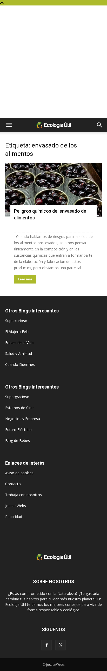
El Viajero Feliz (17, 331)
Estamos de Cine (19, 407)
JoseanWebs (15, 505)
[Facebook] (46, 645)
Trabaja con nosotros (23, 494)
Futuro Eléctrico (18, 429)
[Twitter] (60, 645)
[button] (9, 125)
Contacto (13, 483)
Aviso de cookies (19, 472)
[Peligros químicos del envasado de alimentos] (53, 190)
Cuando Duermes (20, 364)
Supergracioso (17, 396)
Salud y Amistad (18, 353)
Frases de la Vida (19, 342)
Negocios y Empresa (22, 418)
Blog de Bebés (17, 440)
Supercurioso (16, 320)
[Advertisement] (53, 61)
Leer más (25, 279)
